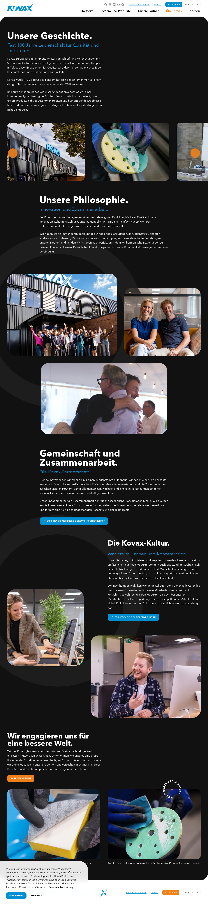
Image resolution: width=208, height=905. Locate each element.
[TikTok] (123, 4)
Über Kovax (174, 11)
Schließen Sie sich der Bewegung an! (135, 617)
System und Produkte (116, 11)
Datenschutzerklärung (60, 887)
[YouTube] (118, 4)
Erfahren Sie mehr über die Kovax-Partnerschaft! (76, 521)
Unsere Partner (148, 11)
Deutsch (189, 5)
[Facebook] (106, 4)
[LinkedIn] (114, 4)
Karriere (195, 11)
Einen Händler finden (139, 4)
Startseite (86, 11)
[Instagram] (110, 4)
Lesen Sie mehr (22, 778)
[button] (46, 152)
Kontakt (157, 4)
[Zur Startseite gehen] (20, 8)
